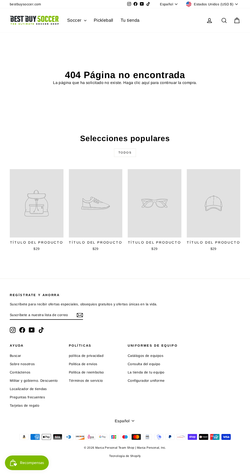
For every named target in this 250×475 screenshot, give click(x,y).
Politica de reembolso (86, 372)
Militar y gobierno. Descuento (34, 380)
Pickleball (103, 20)
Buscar (15, 356)
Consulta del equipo (144, 364)
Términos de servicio (86, 380)
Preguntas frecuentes (27, 397)
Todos (125, 152)
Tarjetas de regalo (24, 405)
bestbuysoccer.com (25, 4)
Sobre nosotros (22, 364)
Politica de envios (83, 364)
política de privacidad (86, 356)
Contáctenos (20, 372)
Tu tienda (130, 20)
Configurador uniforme (146, 380)
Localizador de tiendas (28, 389)
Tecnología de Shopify (125, 456)
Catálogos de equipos (145, 356)
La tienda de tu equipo (146, 372)
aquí (146, 83)
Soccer (75, 20)
